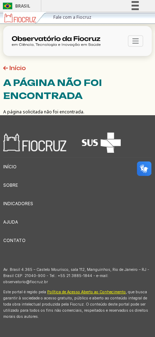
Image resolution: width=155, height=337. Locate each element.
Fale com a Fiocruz (72, 17)
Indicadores (18, 203)
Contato (14, 240)
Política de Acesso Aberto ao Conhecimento (86, 292)
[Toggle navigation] (135, 41)
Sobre (10, 185)
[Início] (58, 41)
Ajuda (10, 222)
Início (17, 68)
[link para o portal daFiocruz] (24, 18)
